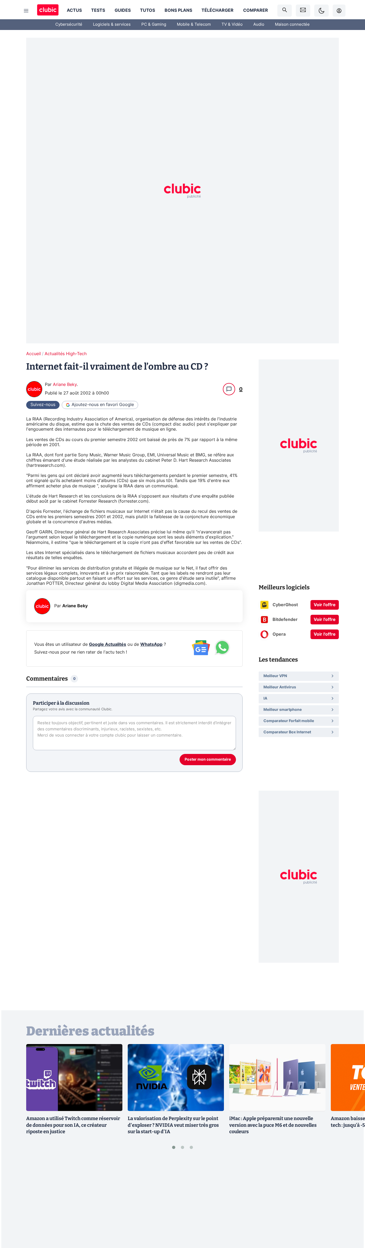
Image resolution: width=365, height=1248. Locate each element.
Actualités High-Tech (66, 354)
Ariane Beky (65, 384)
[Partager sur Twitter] (352, 1220)
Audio (258, 24)
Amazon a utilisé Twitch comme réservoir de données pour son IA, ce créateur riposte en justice (73, 1125)
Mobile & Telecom (194, 24)
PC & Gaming (153, 24)
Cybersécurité (68, 24)
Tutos (147, 10)
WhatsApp (151, 644)
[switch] (321, 11)
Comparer (255, 10)
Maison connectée (292, 24)
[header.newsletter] (303, 10)
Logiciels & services (112, 24)
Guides (123, 10)
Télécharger (217, 10)
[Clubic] (48, 10)
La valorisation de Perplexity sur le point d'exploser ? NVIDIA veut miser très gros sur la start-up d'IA (173, 1125)
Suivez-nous (42, 405)
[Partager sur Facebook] (352, 1202)
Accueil (33, 354)
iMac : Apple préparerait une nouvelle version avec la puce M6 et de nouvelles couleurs (273, 1125)
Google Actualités (107, 644)
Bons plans (178, 10)
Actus (74, 10)
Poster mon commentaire (208, 759)
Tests (98, 10)
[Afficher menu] (26, 10)
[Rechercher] (284, 10)
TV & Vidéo (232, 24)
